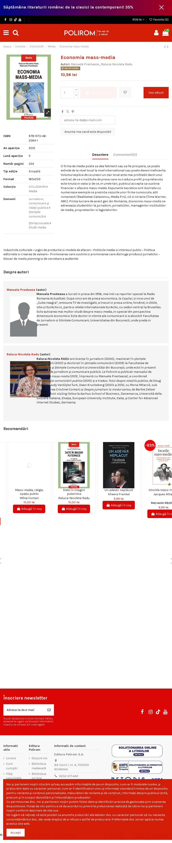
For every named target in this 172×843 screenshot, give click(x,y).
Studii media (37, 227)
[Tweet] (67, 112)
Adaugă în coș (102, 93)
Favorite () (161, 19)
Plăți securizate (13, 776)
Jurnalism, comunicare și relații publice (39, 203)
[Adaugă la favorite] (125, 92)
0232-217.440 (68, 776)
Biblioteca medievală (39, 766)
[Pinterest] (73, 112)
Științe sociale (39, 223)
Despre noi (39, 758)
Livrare (11, 758)
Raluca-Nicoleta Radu (116, 64)
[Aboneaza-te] (49, 709)
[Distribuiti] (62, 112)
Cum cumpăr (12, 766)
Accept (16, 833)
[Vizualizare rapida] (32, 487)
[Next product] (168, 46)
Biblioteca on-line (39, 776)
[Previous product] (165, 46)
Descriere (100, 154)
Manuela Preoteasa (85, 64)
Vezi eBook (156, 93)
